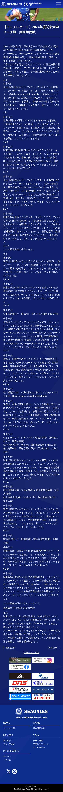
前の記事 (10, 647)
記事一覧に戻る (31, 652)
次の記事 (52, 647)
